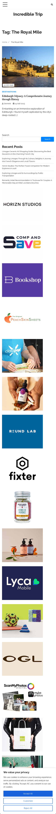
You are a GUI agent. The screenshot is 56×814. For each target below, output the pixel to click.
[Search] (52, 5)
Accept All (28, 794)
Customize (28, 801)
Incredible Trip (28, 14)
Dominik (7, 104)
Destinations (9, 92)
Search (5, 135)
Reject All (28, 808)
